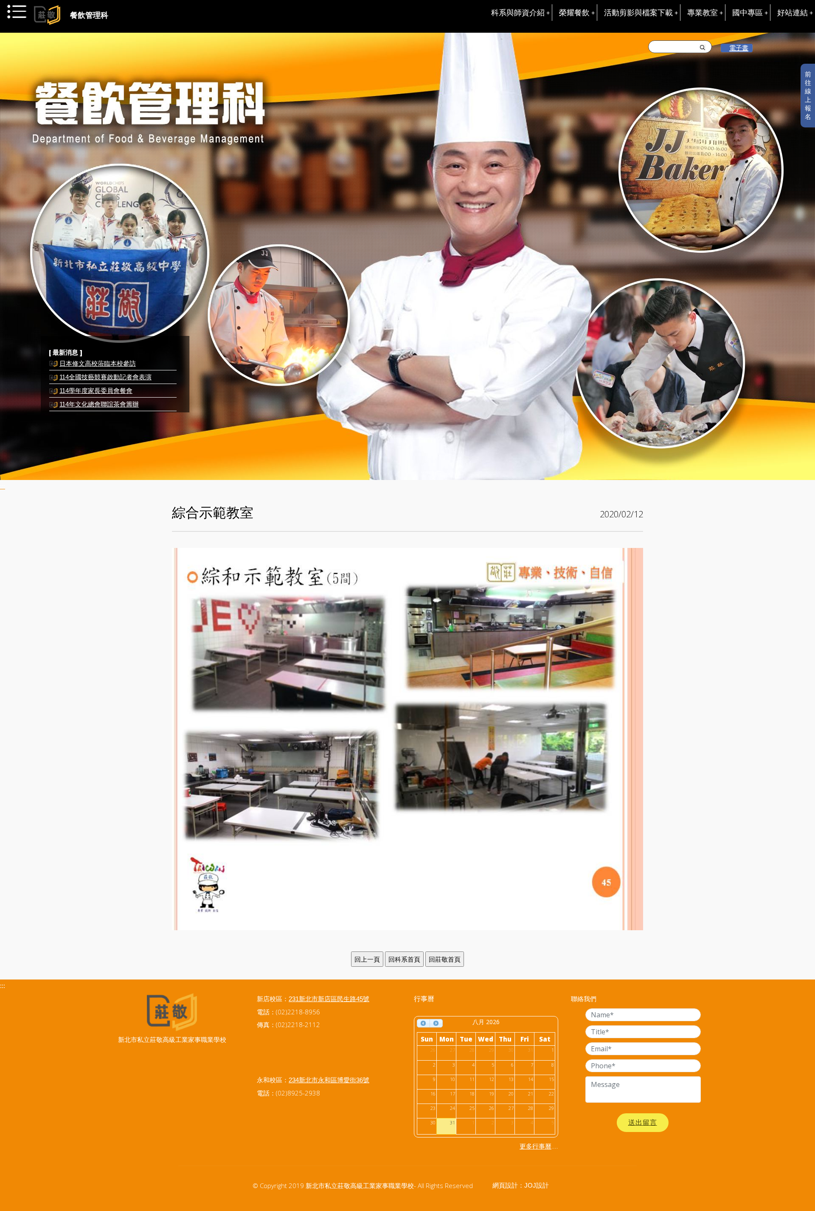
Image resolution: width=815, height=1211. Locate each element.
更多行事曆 (535, 1146)
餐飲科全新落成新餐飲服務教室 (104, 404)
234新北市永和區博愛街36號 (329, 1080)
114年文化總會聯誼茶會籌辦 (99, 391)
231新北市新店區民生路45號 (329, 998)
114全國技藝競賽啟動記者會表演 (105, 363)
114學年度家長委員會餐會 (95, 377)
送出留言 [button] (642, 1122)
